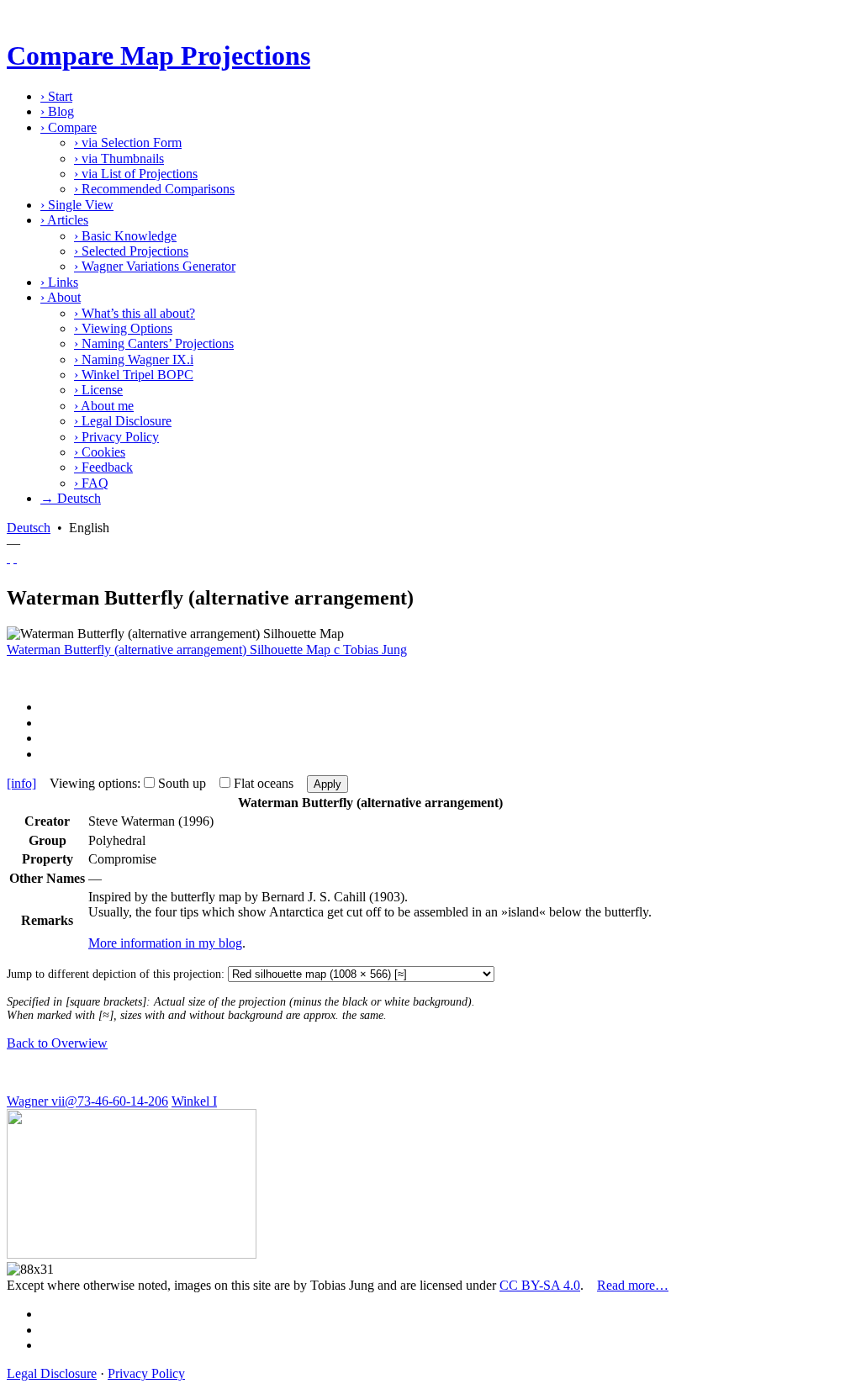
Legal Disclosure (123, 421)
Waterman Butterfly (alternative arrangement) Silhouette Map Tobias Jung (207, 649)
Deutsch (28, 527)
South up (182, 783)
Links (59, 282)
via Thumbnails (119, 158)
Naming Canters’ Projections (154, 343)
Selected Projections (131, 251)
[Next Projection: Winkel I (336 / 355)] (15, 558)
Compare (68, 127)
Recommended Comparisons (154, 189)
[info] (21, 783)
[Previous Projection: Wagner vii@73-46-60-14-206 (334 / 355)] (8, 558)
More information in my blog (165, 943)
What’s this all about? (134, 313)
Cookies (99, 452)
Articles (64, 220)
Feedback (103, 467)
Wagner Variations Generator (154, 266)
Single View (77, 205)
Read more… (632, 1285)
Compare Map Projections (158, 55)
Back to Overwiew (57, 1043)
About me (104, 406)
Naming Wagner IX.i (133, 359)
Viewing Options (123, 328)
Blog (57, 111)
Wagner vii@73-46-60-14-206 (87, 1101)
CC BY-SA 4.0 (539, 1285)
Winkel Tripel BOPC (133, 374)
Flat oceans (263, 783)
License (98, 390)
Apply (327, 784)
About (60, 297)
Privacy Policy (116, 437)
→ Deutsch (70, 498)
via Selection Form (128, 142)
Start (56, 96)
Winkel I (194, 1101)
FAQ (91, 483)
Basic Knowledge (125, 236)
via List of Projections (136, 173)
